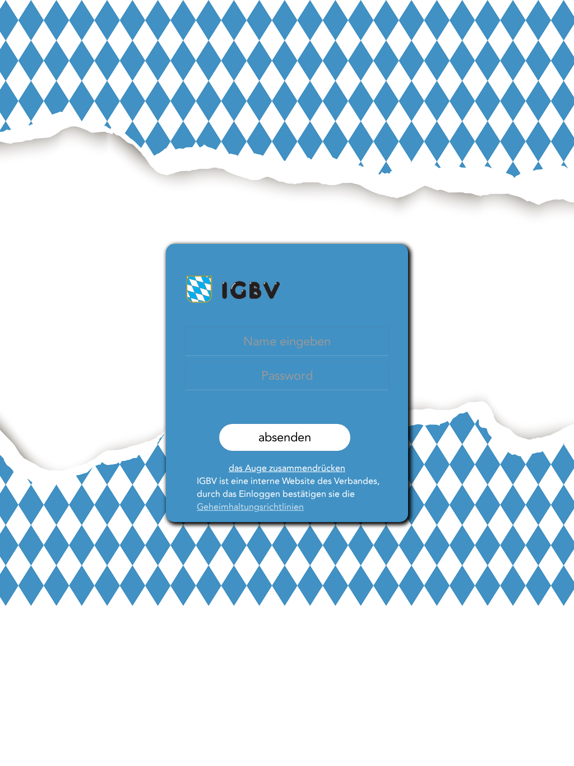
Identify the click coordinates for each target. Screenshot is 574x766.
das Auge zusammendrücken (287, 468)
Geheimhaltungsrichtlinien (250, 507)
